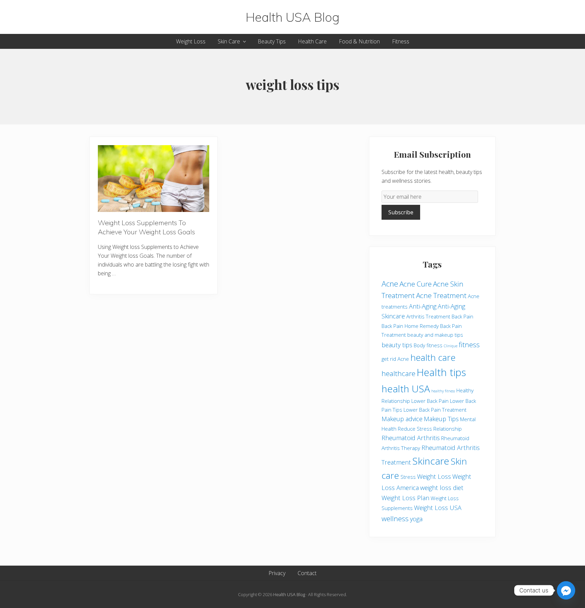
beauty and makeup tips (435, 334)
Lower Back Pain (430, 400)
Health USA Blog (292, 16)
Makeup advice (402, 419)
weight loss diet (441, 488)
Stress (408, 476)
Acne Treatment (441, 295)
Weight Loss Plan (405, 498)
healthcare (398, 373)
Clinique (450, 346)
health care (433, 357)
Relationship (447, 428)
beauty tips (397, 345)
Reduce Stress (415, 428)
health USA (406, 388)
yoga (416, 519)
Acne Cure (415, 284)
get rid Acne (395, 358)
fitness (469, 344)
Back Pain (462, 316)
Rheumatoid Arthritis (411, 438)
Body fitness (428, 345)
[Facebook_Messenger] (566, 590)
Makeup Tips (441, 419)
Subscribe (400, 212)
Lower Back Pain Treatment (435, 409)
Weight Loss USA (437, 508)
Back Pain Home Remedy (410, 325)
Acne (390, 283)
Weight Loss (434, 476)
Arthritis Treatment (428, 316)
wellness (395, 518)
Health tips (441, 372)
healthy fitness (443, 391)
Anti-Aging (422, 306)
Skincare (430, 460)
